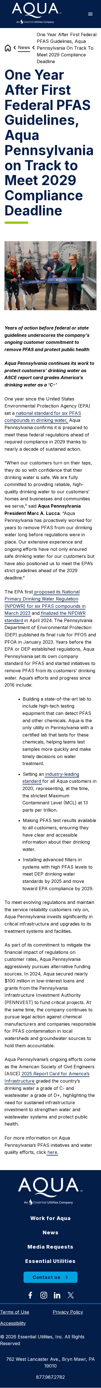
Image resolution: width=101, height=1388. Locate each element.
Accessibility (13, 1323)
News (24, 47)
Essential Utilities (50, 1261)
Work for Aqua (50, 1218)
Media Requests (50, 1247)
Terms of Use (14, 1312)
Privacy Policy (68, 1312)
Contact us (47, 1277)
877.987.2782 (50, 1377)
